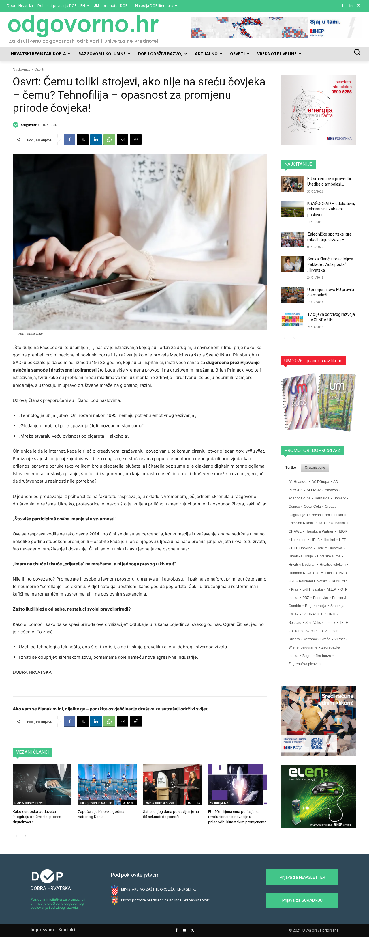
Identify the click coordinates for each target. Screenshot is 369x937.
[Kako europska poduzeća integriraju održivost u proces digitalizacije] (42, 784)
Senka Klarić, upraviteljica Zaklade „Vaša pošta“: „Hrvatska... (330, 264)
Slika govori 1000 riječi (96, 803)
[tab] (291, 468)
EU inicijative (219, 803)
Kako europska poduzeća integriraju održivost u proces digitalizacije (37, 816)
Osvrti (39, 69)
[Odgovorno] (16, 125)
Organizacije (315, 468)
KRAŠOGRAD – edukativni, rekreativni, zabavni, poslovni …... (331, 209)
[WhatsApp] (109, 139)
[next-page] (25, 836)
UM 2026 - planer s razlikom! (313, 360)
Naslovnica (22, 69)
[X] (358, 6)
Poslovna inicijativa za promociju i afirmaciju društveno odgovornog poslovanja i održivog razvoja (58, 903)
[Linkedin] (350, 6)
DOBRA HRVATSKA (51, 888)
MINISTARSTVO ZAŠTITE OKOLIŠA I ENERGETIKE (158, 889)
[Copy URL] (136, 139)
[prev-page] (16, 836)
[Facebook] (343, 6)
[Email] (122, 139)
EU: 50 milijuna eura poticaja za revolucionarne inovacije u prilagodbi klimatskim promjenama (237, 816)
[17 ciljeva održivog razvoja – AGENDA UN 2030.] (292, 320)
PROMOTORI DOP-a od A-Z (312, 450)
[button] (357, 52)
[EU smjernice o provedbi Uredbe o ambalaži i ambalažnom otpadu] (292, 184)
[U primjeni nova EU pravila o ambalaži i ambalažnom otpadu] (292, 295)
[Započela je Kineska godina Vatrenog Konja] (107, 784)
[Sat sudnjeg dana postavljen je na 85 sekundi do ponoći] (172, 784)
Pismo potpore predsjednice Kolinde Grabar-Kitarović (165, 900)
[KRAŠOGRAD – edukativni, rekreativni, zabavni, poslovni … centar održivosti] (292, 209)
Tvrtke (290, 468)
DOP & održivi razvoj (29, 803)
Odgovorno (30, 124)
